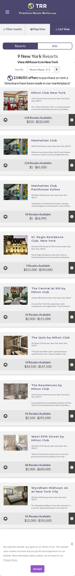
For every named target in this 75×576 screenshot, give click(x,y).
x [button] (72, 543)
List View (64, 29)
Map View (39, 29)
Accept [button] (37, 568)
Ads (55, 46)
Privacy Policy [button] (10, 560)
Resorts (20, 46)
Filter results (14, 29)
